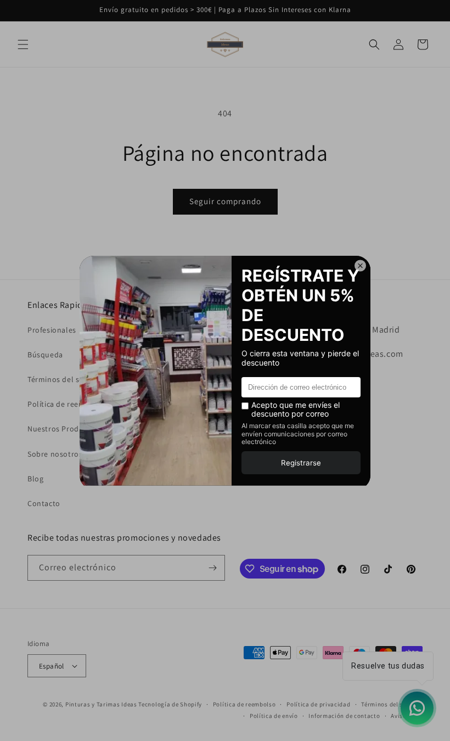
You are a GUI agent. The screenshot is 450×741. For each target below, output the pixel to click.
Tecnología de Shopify (170, 704)
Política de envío (274, 716)
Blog (35, 479)
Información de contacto (344, 716)
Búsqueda (45, 355)
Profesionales (51, 330)
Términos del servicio (65, 379)
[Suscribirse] (212, 568)
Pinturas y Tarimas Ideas (101, 704)
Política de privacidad (318, 704)
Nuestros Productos (63, 429)
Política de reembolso (66, 404)
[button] (23, 44)
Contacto (43, 503)
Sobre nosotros (54, 454)
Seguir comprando (225, 201)
